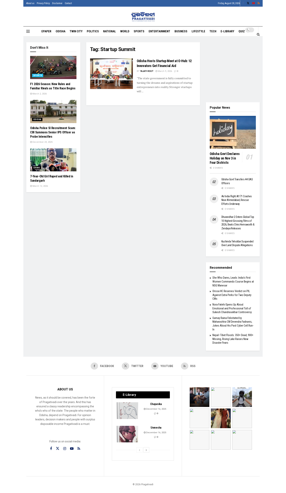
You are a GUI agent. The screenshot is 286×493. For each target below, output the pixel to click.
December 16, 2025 (156, 409)
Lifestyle (198, 31)
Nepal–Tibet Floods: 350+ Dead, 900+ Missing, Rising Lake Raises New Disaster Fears (232, 339)
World (124, 31)
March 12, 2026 (40, 186)
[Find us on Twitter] (248, 3)
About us (30, 3)
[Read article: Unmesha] (127, 434)
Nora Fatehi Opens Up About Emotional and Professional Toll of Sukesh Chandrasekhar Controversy (232, 308)
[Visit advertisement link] (233, 69)
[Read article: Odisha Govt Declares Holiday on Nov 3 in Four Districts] (233, 132)
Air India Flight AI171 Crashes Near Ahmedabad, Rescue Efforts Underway (236, 200)
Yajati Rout (146, 71)
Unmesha (156, 427)
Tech (213, 31)
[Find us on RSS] (259, 3)
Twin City (76, 31)
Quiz (242, 31)
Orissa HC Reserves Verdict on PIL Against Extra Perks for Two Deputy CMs (231, 295)
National (109, 31)
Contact (68, 3)
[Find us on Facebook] (243, 3)
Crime (36, 168)
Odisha (60, 31)
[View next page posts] (146, 450)
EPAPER (46, 31)
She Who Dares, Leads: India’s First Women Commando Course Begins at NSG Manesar (233, 281)
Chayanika (156, 404)
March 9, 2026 (164, 71)
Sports (139, 31)
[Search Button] (258, 34)
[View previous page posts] (139, 450)
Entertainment (159, 31)
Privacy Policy (43, 3)
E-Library (227, 31)
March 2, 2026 (39, 93)
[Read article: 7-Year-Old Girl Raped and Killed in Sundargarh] (53, 159)
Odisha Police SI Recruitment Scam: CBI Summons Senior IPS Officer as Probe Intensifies (52, 132)
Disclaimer (57, 3)
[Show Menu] (28, 31)
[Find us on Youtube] (253, 3)
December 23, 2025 (42, 142)
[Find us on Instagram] (64, 448)
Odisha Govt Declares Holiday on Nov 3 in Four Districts (225, 158)
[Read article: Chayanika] (127, 410)
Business (181, 31)
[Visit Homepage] (143, 16)
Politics (93, 31)
